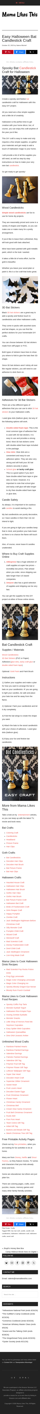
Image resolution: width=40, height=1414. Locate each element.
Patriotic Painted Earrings (17, 1057)
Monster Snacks (13, 1018)
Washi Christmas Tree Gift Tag (19, 1133)
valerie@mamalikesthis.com (20, 1278)
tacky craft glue (26, 662)
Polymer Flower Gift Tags (17, 1067)
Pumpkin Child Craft (14, 931)
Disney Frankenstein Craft (17, 945)
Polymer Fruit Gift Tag (15, 1064)
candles (9, 508)
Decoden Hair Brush (15, 864)
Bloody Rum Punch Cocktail (18, 990)
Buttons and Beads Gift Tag (18, 1130)
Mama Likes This (20, 14)
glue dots (15, 662)
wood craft (10, 1236)
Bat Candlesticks (13, 858)
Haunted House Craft (15, 882)
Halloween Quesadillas (16, 1032)
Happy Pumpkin (13, 914)
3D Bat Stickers (8, 658)
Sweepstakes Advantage (24, 1362)
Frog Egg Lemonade (15, 976)
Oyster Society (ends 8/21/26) (15, 1341)
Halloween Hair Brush (15, 889)
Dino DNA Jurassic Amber (17, 1035)
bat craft (17, 1231)
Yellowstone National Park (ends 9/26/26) (20, 1310)
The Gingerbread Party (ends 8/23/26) (19, 1338)
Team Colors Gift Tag (15, 1123)
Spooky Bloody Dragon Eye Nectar (21, 987)
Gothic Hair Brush (13, 896)
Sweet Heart (11, 1085)
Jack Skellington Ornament (17, 952)
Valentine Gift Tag (13, 1060)
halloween (14, 1233)
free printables (20, 1144)
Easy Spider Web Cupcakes (18, 1029)
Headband (10, 840)
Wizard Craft (11, 934)
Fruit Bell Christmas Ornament (19, 1112)
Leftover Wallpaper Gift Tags (18, 1071)
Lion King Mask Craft (15, 955)
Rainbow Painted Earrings (17, 1050)
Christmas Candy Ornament (18, 1102)
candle (23, 1231)
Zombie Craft (11, 917)
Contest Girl (8, 1362)
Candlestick (27, 68)
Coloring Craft (12, 833)
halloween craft (24, 1233)
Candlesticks (11, 836)
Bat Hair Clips (12, 871)
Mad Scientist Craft (14, 941)
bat (27, 99)
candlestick (14, 165)
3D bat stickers (13, 312)
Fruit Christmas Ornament (17, 1095)
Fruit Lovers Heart (14, 1088)
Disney (18, 1157)
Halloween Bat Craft (14, 903)
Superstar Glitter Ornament (17, 1081)
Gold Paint (14, 671)
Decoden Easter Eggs (15, 1092)
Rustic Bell (10, 1116)
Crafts (13, 1228)
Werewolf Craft (12, 938)
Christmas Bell (12, 1105)
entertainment (24, 815)
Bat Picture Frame (14, 868)
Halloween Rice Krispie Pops (18, 1011)
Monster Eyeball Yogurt (16, 1008)
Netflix (24, 1157)
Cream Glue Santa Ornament (18, 1109)
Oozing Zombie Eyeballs (16, 1015)
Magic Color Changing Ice (17, 983)
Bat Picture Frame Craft (16, 900)
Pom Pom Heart (13, 1119)
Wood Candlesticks (10, 655)
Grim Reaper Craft (14, 910)
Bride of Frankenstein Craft (17, 907)
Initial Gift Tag (12, 1126)
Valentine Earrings (14, 1053)
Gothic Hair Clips (13, 893)
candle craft (30, 1231)
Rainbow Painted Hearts (16, 1046)
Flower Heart (11, 1098)
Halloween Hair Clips (15, 886)
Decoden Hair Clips (14, 861)
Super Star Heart (13, 1074)
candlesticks (6, 1233)
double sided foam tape (12, 665)
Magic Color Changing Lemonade (20, 980)
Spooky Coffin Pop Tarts (16, 1004)
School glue (11, 469)
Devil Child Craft (13, 948)
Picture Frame (12, 843)
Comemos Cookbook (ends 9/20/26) (18, 1321)
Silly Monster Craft (14, 928)
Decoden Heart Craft (15, 1078)
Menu (21, 3)
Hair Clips (10, 847)
